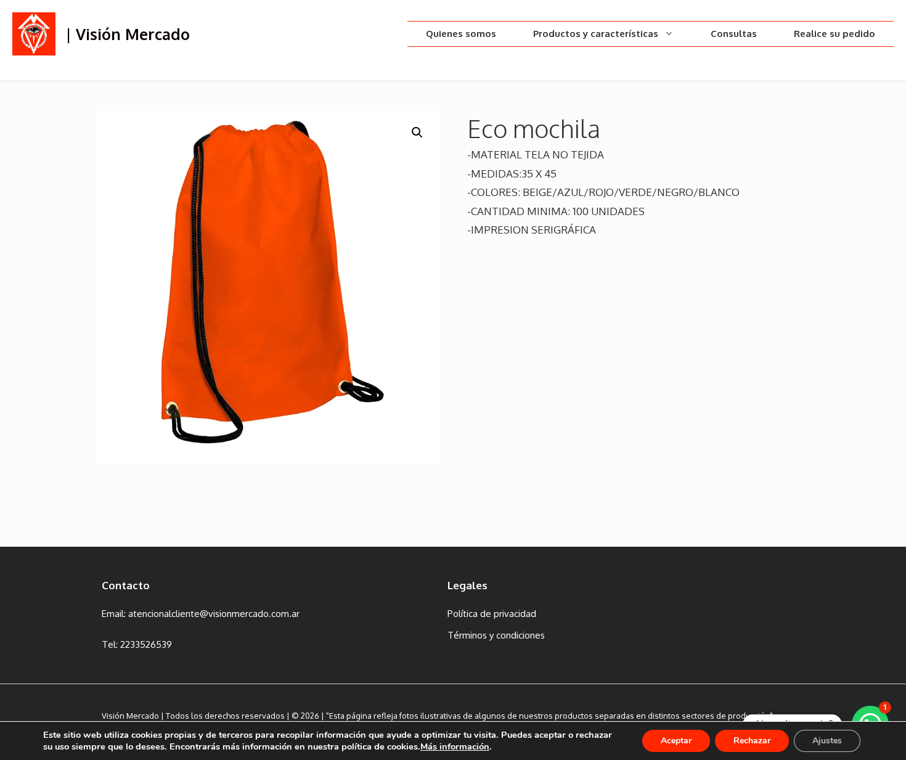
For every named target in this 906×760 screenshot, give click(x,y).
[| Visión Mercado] (33, 33)
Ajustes (827, 740)
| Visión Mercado (128, 34)
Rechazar (751, 740)
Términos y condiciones (496, 635)
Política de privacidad (491, 613)
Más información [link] (454, 746)
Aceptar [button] (676, 740)
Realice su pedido (834, 33)
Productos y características (595, 33)
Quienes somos (461, 33)
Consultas (734, 33)
